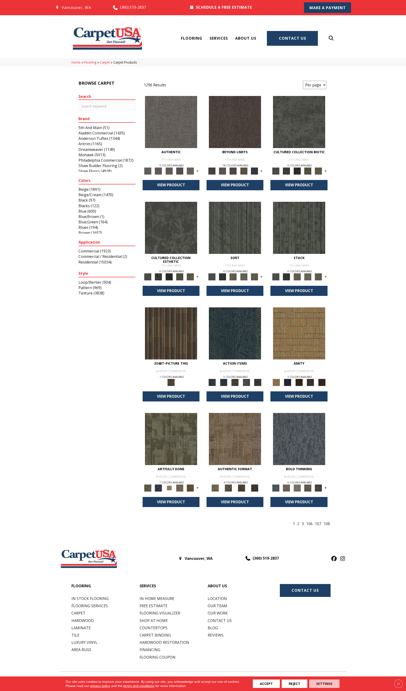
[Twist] (254, 276)
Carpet (105, 62)
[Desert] (222, 171)
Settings (324, 683)
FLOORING (81, 585)
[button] (327, 7)
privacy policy (100, 686)
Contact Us (292, 38)
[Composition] (307, 171)
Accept (266, 683)
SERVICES (148, 585)
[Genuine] (169, 171)
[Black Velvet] (322, 382)
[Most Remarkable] (158, 487)
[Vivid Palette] (190, 487)
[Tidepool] (235, 333)
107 (318, 524)
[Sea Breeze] (288, 382)
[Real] (190, 171)
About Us (245, 38)
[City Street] (258, 382)
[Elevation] (233, 171)
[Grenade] (286, 487)
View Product (171, 184)
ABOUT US (217, 585)
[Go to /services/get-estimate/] (241, 7)
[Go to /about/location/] (79, 7)
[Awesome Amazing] (179, 487)
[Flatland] (254, 171)
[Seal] (318, 487)
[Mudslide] (171, 333)
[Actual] (171, 122)
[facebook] (333, 559)
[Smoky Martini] (310, 382)
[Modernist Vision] (169, 487)
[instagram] (341, 559)
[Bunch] (222, 276)
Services (219, 38)
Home (76, 62)
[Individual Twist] (228, 487)
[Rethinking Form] (241, 487)
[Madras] (299, 333)
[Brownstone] (235, 382)
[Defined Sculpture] (235, 438)
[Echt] (158, 171)
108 (327, 524)
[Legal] (179, 171)
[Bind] (235, 227)
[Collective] (297, 171)
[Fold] (233, 276)
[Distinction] (318, 171)
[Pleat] (243, 276)
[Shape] (299, 438)
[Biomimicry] (299, 122)
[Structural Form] (255, 487)
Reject (294, 683)
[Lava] (297, 487)
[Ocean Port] (223, 382)
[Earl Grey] (246, 382)
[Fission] (307, 487)
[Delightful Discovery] (171, 438)
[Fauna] (243, 171)
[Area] (235, 122)
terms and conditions (138, 686)
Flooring (191, 38)
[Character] (286, 171)
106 (309, 524)
